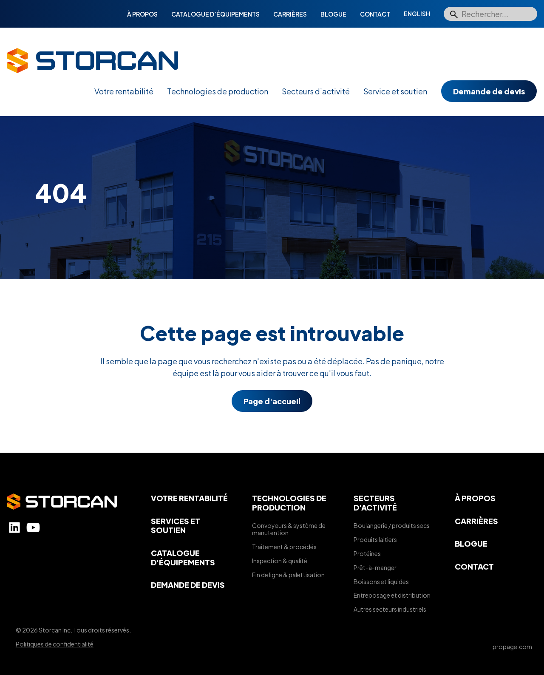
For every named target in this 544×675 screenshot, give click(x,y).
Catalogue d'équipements (183, 557)
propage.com (512, 646)
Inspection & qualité (279, 560)
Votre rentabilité (123, 91)
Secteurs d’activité (316, 91)
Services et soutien (175, 525)
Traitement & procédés (284, 546)
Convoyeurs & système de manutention (289, 529)
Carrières (290, 14)
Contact (375, 14)
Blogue (333, 14)
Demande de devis (489, 91)
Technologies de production (217, 91)
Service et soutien (395, 91)
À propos (142, 14)
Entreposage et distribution (392, 595)
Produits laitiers (375, 539)
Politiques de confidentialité (55, 644)
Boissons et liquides (381, 581)
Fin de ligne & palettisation (288, 575)
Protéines (367, 553)
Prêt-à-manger (375, 567)
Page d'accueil (272, 401)
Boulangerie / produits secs (392, 525)
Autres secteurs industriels (390, 609)
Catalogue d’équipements (215, 14)
